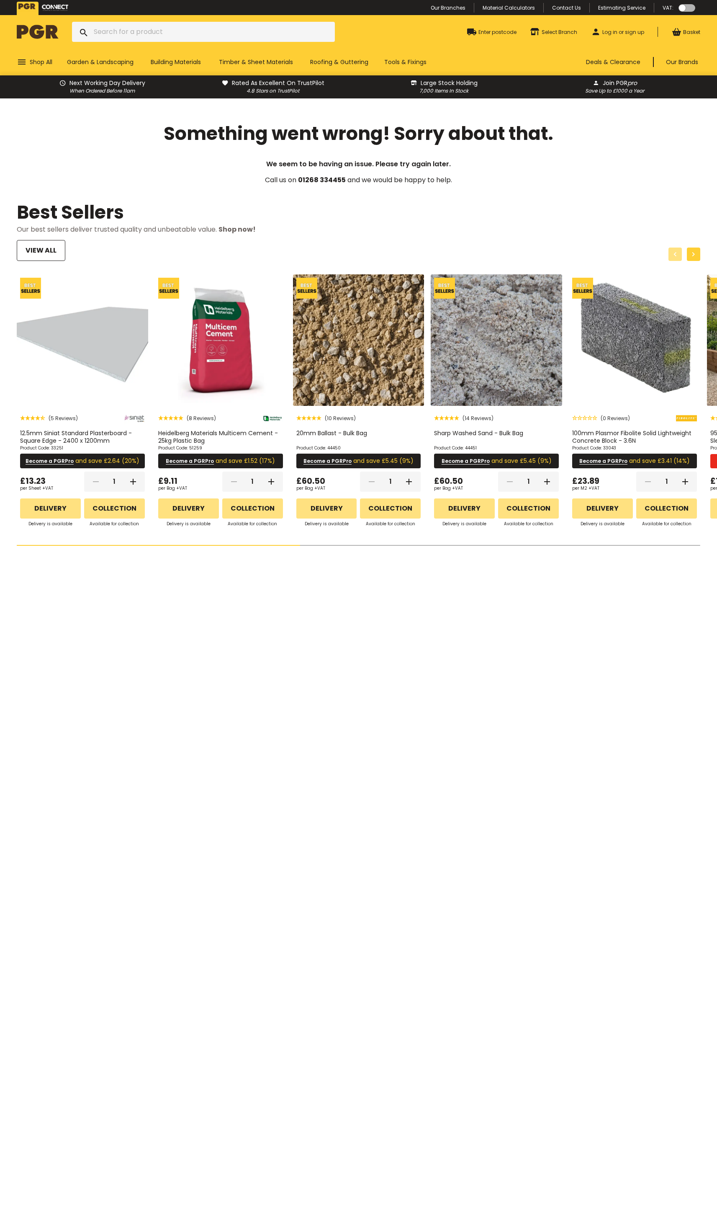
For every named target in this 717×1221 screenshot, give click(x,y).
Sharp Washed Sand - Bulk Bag (478, 433)
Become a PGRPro (50, 461)
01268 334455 (322, 180)
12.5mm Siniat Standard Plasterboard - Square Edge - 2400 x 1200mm (76, 437)
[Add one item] (133, 482)
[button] (49, 418)
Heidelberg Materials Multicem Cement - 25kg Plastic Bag (218, 437)
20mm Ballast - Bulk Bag (331, 433)
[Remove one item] (96, 482)
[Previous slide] (675, 254)
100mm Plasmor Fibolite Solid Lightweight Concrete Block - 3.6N (631, 437)
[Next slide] (693, 254)
